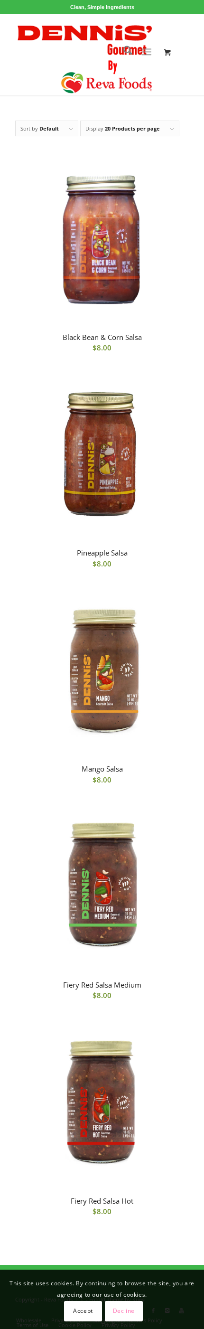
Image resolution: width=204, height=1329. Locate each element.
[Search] (123, 52)
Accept (83, 1311)
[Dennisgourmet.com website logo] (84, 54)
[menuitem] (123, 52)
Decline (124, 1311)
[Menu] (146, 52)
